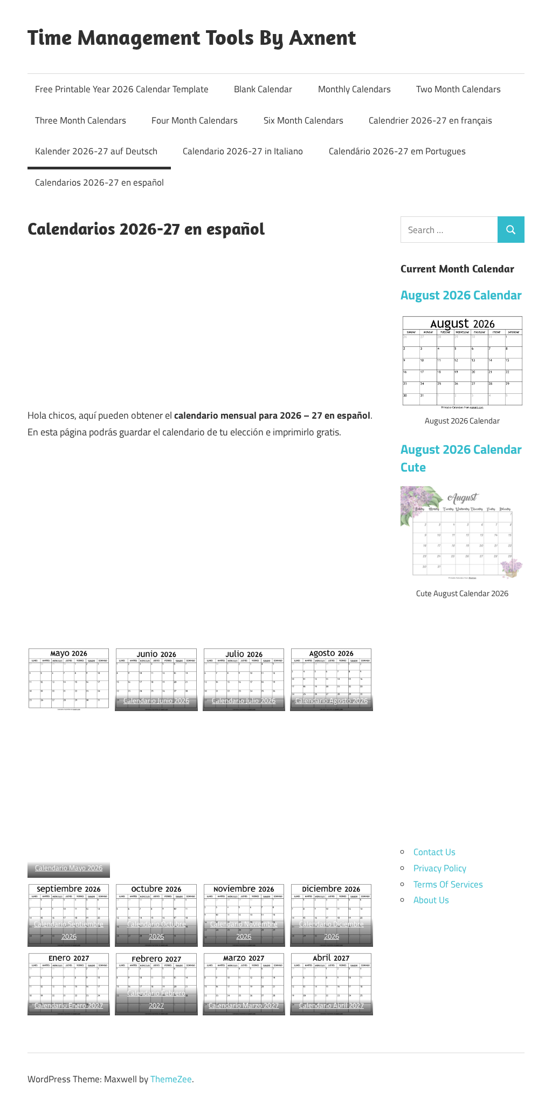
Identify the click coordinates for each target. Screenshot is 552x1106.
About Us (431, 900)
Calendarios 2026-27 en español (99, 182)
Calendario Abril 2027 (331, 1005)
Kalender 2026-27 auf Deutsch (96, 151)
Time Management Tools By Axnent (191, 36)
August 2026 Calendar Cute (461, 458)
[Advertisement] (200, 321)
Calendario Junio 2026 (156, 700)
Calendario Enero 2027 (68, 1005)
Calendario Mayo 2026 (68, 867)
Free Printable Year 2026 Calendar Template (122, 89)
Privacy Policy (439, 868)
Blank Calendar (263, 89)
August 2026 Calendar (461, 294)
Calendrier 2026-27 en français (430, 120)
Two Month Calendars (458, 89)
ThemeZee (171, 1079)
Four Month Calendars (194, 120)
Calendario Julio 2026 (243, 700)
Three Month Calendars (80, 120)
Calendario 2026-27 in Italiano (243, 151)
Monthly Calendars (354, 89)
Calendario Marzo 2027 (244, 1005)
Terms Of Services (448, 884)
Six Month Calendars (303, 120)
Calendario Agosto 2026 (331, 700)
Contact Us (434, 852)
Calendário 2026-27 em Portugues (397, 151)
